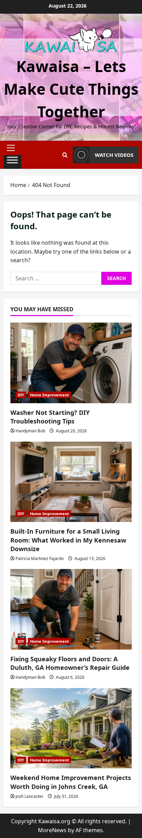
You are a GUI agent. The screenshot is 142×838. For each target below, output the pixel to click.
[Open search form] (65, 155)
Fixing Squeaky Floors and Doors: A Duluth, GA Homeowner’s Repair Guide (70, 663)
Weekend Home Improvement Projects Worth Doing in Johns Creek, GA (70, 781)
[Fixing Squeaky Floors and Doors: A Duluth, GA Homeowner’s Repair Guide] (71, 609)
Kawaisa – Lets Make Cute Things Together (71, 89)
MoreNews (52, 830)
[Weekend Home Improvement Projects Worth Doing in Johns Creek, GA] (71, 728)
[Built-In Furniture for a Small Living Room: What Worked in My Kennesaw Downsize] (71, 482)
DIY (21, 394)
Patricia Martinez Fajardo (40, 558)
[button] (12, 148)
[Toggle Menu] (12, 162)
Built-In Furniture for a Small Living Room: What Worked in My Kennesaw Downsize (68, 539)
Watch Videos (114, 154)
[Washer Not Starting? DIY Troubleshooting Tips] (71, 363)
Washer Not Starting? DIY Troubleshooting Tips (50, 416)
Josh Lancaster (29, 796)
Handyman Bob (30, 431)
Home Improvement (49, 394)
